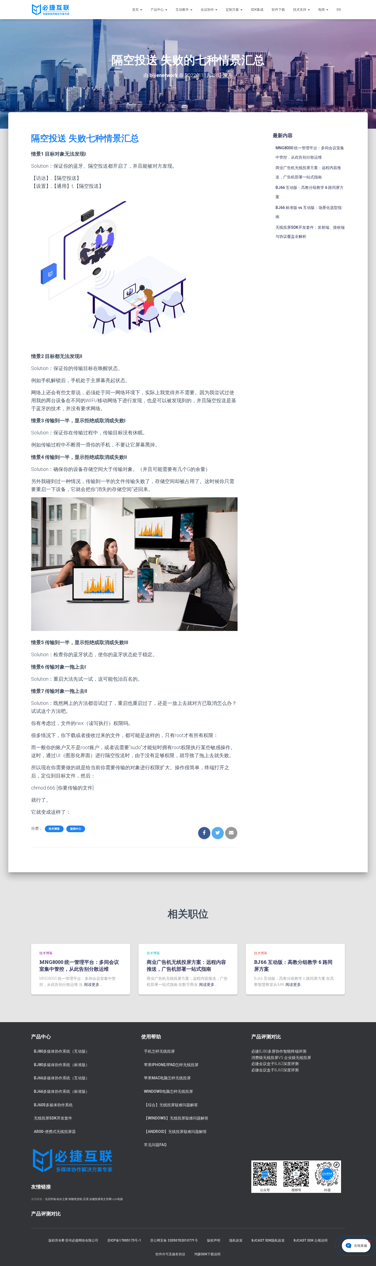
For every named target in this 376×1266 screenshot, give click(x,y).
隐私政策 (236, 1240)
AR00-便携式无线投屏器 (55, 1131)
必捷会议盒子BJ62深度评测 (275, 1063)
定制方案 (233, 10)
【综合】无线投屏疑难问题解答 (171, 1105)
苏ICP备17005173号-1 (124, 1240)
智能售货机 (75, 1199)
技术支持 (300, 10)
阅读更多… (93, 984)
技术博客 (54, 828)
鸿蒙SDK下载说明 (207, 1254)
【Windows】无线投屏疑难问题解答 (176, 1118)
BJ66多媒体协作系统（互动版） (61, 1078)
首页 (136, 10)
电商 (322, 10)
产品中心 (158, 10)
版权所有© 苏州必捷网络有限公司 (73, 1240)
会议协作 (208, 10)
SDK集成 (257, 10)
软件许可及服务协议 (170, 1254)
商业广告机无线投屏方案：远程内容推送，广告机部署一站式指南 (186, 965)
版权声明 (213, 1240)
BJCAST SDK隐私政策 (268, 1240)
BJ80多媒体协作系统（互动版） (61, 1051)
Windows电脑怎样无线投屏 (168, 1091)
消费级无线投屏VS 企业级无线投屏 (281, 1057)
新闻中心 (75, 828)
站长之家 (62, 1199)
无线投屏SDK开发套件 (53, 1118)
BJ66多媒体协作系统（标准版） (61, 1091)
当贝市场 (50, 1199)
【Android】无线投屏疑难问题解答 (175, 1131)
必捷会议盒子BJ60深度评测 (275, 1070)
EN (339, 10)
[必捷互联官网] (50, 9)
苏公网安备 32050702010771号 (174, 1240)
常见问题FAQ (155, 1145)
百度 (86, 1199)
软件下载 (278, 10)
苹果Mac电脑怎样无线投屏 (167, 1078)
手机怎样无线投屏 (159, 1051)
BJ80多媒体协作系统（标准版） (61, 1065)
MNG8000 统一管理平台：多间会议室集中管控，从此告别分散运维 (79, 965)
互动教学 (183, 10)
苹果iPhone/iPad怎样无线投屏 (171, 1065)
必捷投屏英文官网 (100, 1199)
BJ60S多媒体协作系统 (53, 1105)
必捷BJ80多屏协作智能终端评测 (278, 1051)
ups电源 (117, 1199)
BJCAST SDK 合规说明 (311, 1240)
